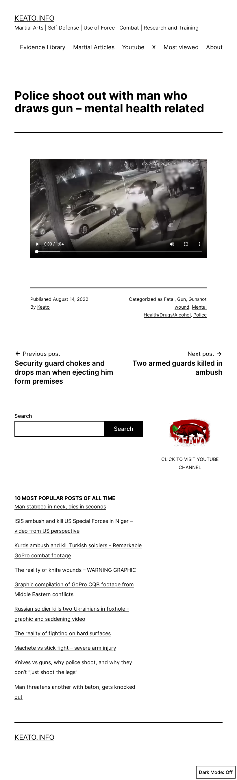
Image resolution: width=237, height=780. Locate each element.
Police (200, 315)
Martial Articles (93, 47)
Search (23, 416)
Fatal (169, 299)
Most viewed (181, 47)
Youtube (133, 47)
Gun (181, 299)
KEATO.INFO (34, 18)
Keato (43, 307)
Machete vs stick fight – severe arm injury (65, 648)
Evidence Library (42, 47)
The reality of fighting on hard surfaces (62, 633)
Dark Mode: (211, 772)
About (214, 47)
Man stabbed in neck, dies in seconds (60, 506)
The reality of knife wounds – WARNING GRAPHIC (75, 570)
